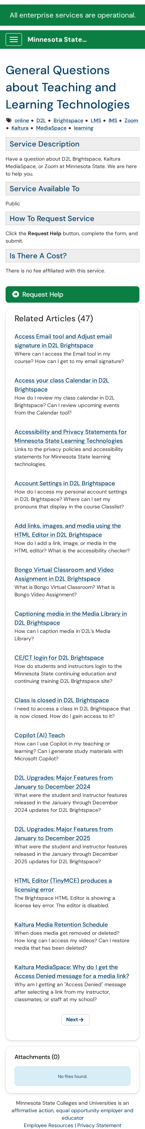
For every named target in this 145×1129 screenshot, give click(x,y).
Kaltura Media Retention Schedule (61, 924)
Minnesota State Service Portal (60, 39)
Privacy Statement (99, 1125)
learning (83, 127)
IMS (113, 120)
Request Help (41, 294)
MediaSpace (51, 127)
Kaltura (20, 127)
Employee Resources (48, 1125)
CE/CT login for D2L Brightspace (59, 658)
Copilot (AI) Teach (39, 735)
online (21, 120)
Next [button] (72, 1019)
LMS (96, 120)
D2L (41, 120)
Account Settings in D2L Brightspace (64, 483)
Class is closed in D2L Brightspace (61, 700)
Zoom (131, 120)
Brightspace (68, 120)
